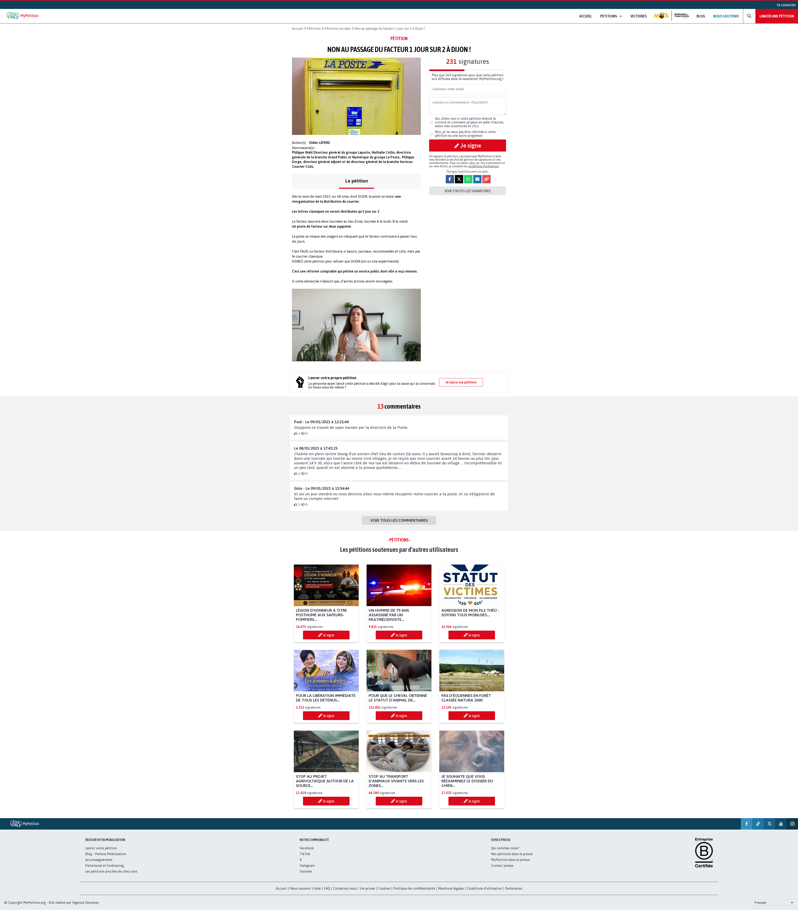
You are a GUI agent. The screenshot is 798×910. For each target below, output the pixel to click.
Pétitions (314, 28)
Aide (317, 888)
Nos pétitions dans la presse (512, 854)
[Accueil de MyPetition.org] (23, 16)
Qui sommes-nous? (505, 848)
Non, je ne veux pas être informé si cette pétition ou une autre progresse (465, 133)
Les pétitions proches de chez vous (111, 871)
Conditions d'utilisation (484, 888)
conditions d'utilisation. (483, 166)
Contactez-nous (345, 888)
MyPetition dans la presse (510, 860)
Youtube (306, 871)
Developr (92, 902)
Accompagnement (98, 860)
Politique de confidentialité (414, 888)
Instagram (307, 865)
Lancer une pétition (777, 16)
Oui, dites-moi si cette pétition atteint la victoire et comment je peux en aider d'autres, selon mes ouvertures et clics (469, 122)
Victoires (639, 16)
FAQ (327, 888)
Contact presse (502, 865)
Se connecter (786, 4)
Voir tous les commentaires (399, 520)
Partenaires (513, 888)
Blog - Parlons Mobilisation (105, 854)
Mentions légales (451, 888)
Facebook (307, 848)
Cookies (384, 888)
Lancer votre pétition (101, 848)
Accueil (585, 16)
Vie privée (367, 888)
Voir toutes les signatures (468, 191)
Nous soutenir (726, 16)
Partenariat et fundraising (104, 865)
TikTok (305, 854)
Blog (701, 16)
